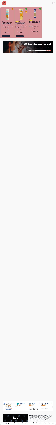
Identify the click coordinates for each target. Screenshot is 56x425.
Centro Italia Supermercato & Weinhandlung (10, 405)
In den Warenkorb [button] (8, 36)
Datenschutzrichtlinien (48, 48)
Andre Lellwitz (46, 404)
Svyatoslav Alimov (21, 404)
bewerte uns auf (8, 410)
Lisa (32, 404)
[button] (54, 423)
